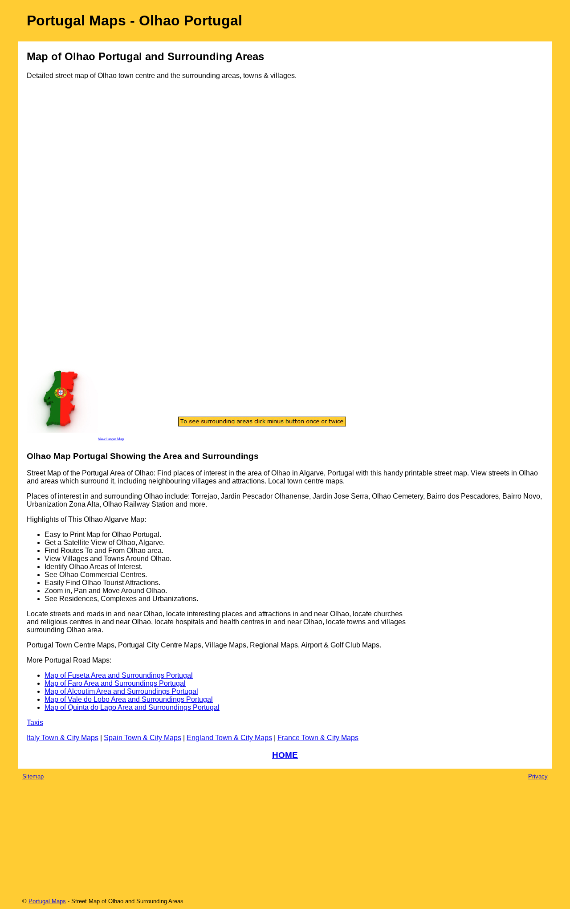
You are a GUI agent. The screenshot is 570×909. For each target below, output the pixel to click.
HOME (285, 755)
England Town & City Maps (229, 737)
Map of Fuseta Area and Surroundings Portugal (119, 675)
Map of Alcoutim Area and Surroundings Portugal (121, 691)
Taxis (35, 722)
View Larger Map (111, 439)
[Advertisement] (62, 230)
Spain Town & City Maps (142, 737)
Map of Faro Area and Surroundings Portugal (115, 683)
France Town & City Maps (317, 737)
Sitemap (33, 776)
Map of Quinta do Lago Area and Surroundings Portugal (132, 707)
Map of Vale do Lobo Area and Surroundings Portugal (129, 699)
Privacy (538, 776)
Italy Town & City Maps (62, 737)
